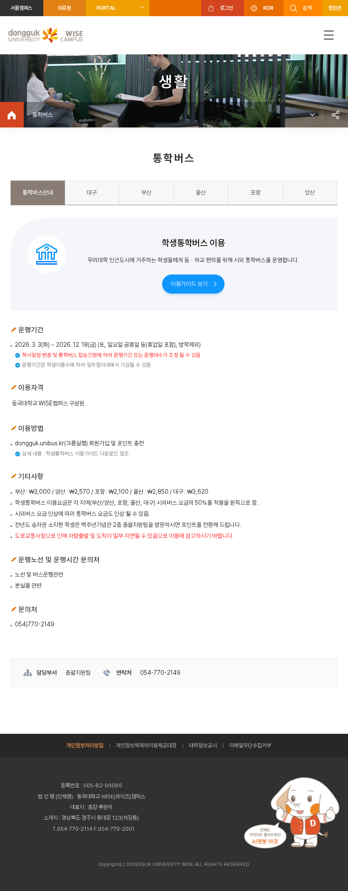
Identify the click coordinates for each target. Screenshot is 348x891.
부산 (146, 192)
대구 (92, 192)
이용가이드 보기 (189, 283)
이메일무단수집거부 (250, 745)
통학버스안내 (37, 192)
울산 (201, 192)
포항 (255, 192)
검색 (307, 8)
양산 (310, 192)
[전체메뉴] (329, 35)
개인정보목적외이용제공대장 (146, 745)
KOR (268, 8)
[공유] (335, 114)
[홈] (12, 114)
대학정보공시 (203, 745)
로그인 (226, 8)
